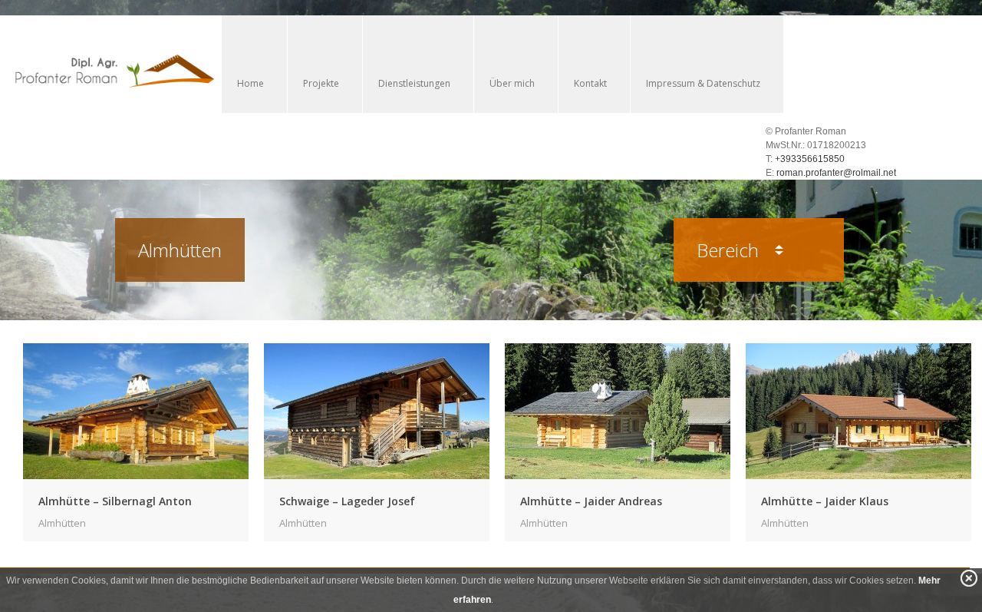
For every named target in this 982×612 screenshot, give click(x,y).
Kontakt (590, 83)
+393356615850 (810, 159)
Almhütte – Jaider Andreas (591, 501)
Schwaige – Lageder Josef (347, 501)
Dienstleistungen (414, 83)
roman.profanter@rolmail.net (836, 172)
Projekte (321, 83)
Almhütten (62, 523)
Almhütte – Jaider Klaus (824, 501)
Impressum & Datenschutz (703, 83)
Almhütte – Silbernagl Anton (115, 501)
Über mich (512, 83)
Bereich (730, 250)
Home (250, 83)
